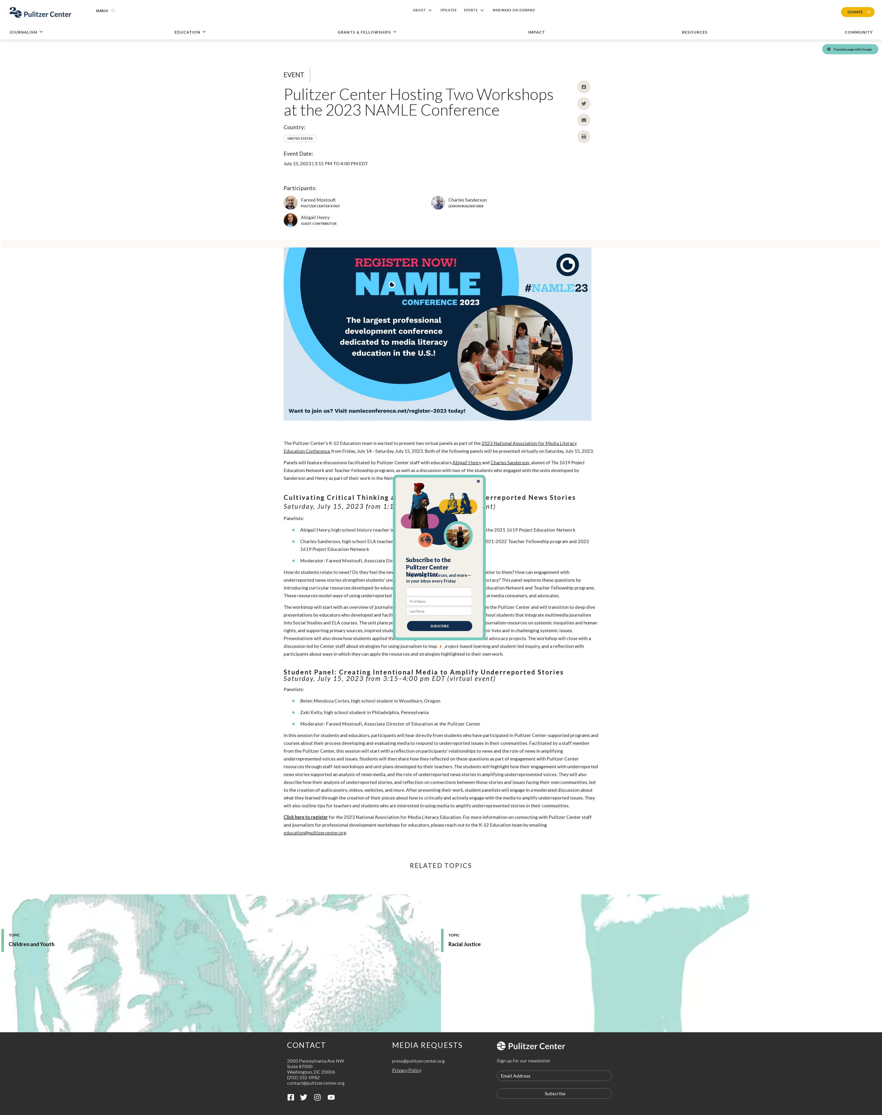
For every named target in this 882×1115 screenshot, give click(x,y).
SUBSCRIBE (439, 626)
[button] (439, 567)
